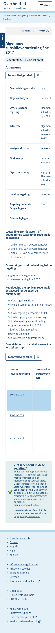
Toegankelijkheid (19, 572)
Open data (16, 590)
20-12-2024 (17, 394)
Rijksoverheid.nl (19, 613)
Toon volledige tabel (20, 75)
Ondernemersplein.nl (22, 617)
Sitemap (14, 577)
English (14, 546)
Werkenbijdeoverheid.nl (23, 621)
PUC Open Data (18, 599)
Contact (14, 542)
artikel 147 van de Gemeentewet (29, 244)
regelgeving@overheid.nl (27, 516)
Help (12, 550)
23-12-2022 (17, 415)
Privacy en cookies (20, 568)
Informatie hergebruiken (24, 564)
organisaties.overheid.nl (26, 504)
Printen (42, 30)
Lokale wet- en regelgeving (15, 15)
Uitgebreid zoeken (39, 15)
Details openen (2, 40)
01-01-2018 (17, 437)
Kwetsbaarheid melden (23, 581)
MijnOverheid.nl (19, 608)
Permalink (25, 30)
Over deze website (20, 538)
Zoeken (14, 554)
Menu (46, 5)
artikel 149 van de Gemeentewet (29, 248)
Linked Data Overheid (22, 595)
